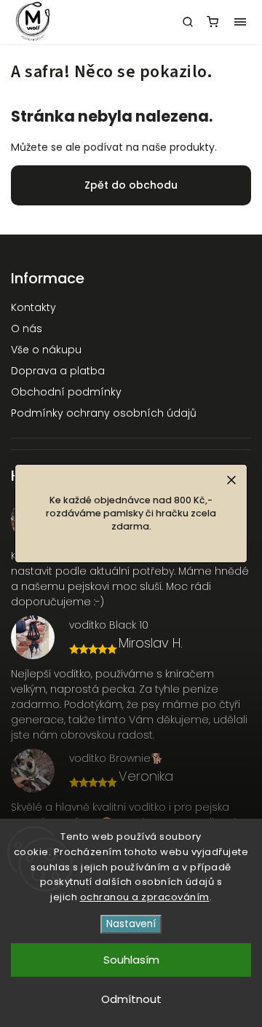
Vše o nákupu (46, 349)
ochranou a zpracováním (145, 897)
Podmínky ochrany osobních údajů (103, 413)
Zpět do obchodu (131, 185)
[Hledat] (188, 22)
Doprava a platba (58, 370)
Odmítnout (131, 999)
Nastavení (131, 924)
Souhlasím (131, 959)
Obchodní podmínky (66, 392)
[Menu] (240, 21)
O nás (26, 328)
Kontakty (33, 307)
